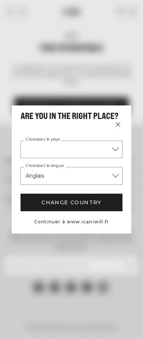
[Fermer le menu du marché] (118, 124)
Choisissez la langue (45, 166)
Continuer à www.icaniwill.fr (71, 221)
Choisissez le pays (43, 139)
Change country (71, 202)
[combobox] (71, 149)
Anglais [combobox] (35, 175)
